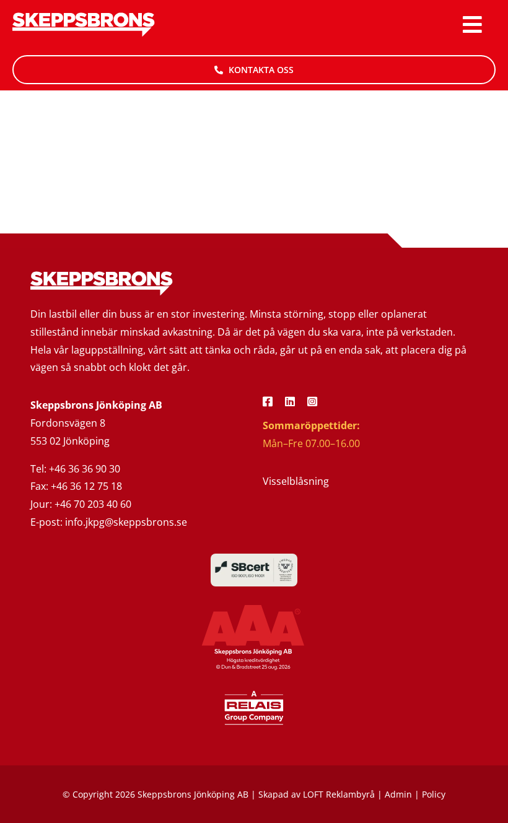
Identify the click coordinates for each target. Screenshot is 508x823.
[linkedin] (290, 401)
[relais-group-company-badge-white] (254, 694)
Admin (398, 794)
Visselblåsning (296, 481)
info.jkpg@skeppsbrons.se (126, 522)
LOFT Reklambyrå (339, 794)
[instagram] (312, 401)
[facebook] (268, 401)
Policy (433, 794)
